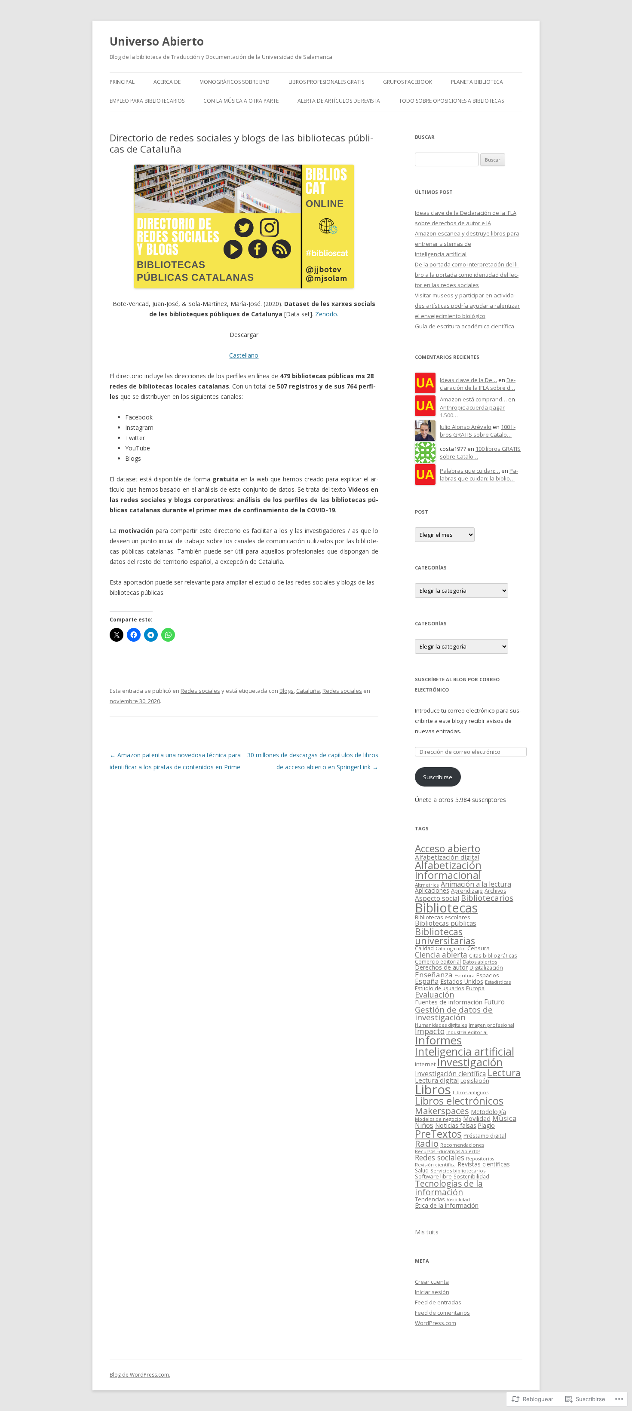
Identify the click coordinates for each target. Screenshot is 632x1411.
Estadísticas (498, 982)
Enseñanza (434, 974)
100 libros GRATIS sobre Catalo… (477, 431)
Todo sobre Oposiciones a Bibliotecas (451, 100)
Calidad (424, 948)
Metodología (488, 1112)
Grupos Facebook (407, 82)
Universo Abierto (157, 41)
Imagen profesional (491, 1025)
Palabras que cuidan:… (470, 470)
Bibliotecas (446, 907)
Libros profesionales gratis (326, 82)
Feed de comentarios (442, 1312)
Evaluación (434, 994)
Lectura (504, 1072)
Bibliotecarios (487, 897)
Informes (438, 1040)
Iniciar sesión (432, 1292)
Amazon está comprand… (473, 399)
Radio (427, 1143)
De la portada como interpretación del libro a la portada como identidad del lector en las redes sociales (467, 274)
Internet (425, 1064)
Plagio (486, 1125)
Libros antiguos (470, 1092)
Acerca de (167, 82)
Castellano (243, 355)
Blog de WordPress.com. (140, 1374)
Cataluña (308, 691)
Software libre (433, 1176)
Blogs (286, 691)
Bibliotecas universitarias (445, 936)
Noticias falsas (455, 1125)
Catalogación (451, 948)
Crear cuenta (432, 1282)
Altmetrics (427, 884)
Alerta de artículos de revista (339, 100)
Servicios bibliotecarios (457, 1170)
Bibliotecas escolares (442, 917)
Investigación (470, 1062)
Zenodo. (326, 314)
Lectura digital (437, 1080)
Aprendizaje (467, 890)
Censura (478, 948)
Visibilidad (458, 1199)
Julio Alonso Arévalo (465, 427)
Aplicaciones (432, 890)
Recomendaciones (462, 1145)
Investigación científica (450, 1073)
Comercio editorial (438, 961)
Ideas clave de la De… (468, 380)
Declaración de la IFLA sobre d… (477, 384)
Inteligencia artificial (464, 1051)
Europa (475, 988)
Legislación (474, 1080)
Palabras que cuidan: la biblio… (479, 475)
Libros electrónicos (459, 1101)
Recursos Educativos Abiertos (447, 1151)
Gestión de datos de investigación (454, 1013)
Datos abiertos (480, 961)
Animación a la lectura (476, 884)
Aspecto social (437, 898)
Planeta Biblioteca (477, 82)
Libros (433, 1089)
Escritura (464, 975)
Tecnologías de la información (449, 1187)
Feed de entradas (438, 1302)
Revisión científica (435, 1164)
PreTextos (438, 1134)
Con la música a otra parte (241, 100)
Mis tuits (427, 1232)
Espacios (487, 975)
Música (504, 1118)
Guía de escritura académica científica (464, 326)
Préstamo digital (484, 1135)
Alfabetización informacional (448, 870)
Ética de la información (447, 1205)
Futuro (494, 1002)
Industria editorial (467, 1032)
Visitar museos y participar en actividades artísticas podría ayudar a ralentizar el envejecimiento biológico (467, 305)
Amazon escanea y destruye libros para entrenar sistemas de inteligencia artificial (467, 244)
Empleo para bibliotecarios (147, 100)
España (427, 981)
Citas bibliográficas (493, 955)
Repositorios (480, 1158)
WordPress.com (435, 1323)
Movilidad (477, 1118)
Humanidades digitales (441, 1025)
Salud (422, 1170)
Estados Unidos (461, 981)
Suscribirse (437, 777)
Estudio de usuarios (439, 988)
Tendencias (430, 1199)
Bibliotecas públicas (445, 923)
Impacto (430, 1031)
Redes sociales (200, 691)
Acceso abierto (447, 848)
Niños (424, 1125)
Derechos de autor (441, 967)
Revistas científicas (483, 1164)
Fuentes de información (448, 1002)
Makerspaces (442, 1111)
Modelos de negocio (438, 1119)
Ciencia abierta (441, 955)
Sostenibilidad (471, 1176)
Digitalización (486, 967)
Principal (122, 82)
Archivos (495, 890)
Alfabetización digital (447, 857)
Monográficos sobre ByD (234, 82)
